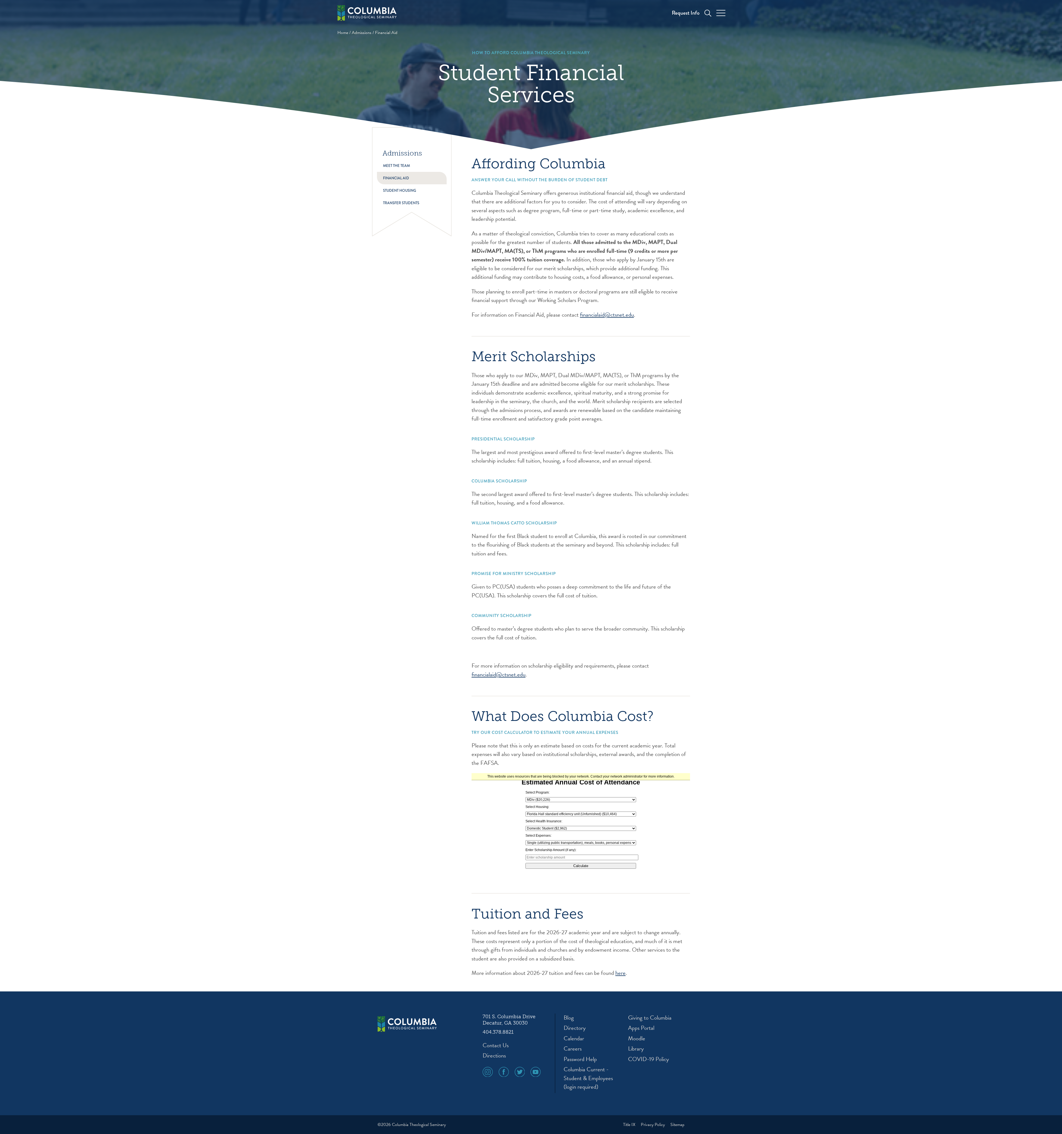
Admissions (361, 32)
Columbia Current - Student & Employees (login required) (588, 1078)
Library (636, 1048)
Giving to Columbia (649, 1018)
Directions (494, 1055)
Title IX (629, 1124)
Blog (569, 1018)
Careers (573, 1048)
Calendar (574, 1038)
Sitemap (677, 1124)
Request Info (685, 13)
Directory (575, 1028)
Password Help (580, 1059)
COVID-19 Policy (648, 1059)
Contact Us (496, 1045)
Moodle (636, 1038)
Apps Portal (641, 1028)
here (620, 972)
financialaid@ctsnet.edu (607, 314)
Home (342, 32)
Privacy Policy (653, 1124)
